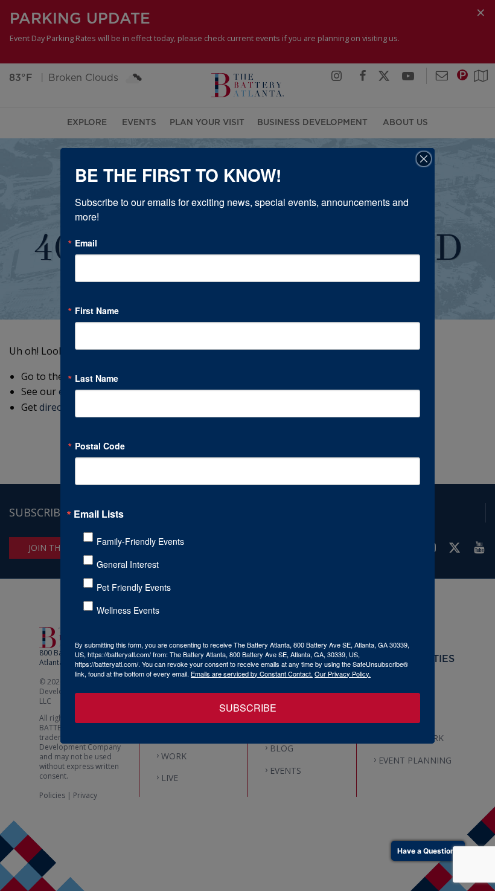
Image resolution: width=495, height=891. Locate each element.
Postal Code (100, 446)
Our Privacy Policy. (343, 673)
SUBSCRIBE (247, 708)
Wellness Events (128, 610)
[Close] (424, 159)
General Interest (128, 564)
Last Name (96, 378)
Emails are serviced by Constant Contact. (252, 673)
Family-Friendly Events (140, 541)
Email (86, 243)
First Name (97, 310)
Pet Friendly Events (134, 587)
